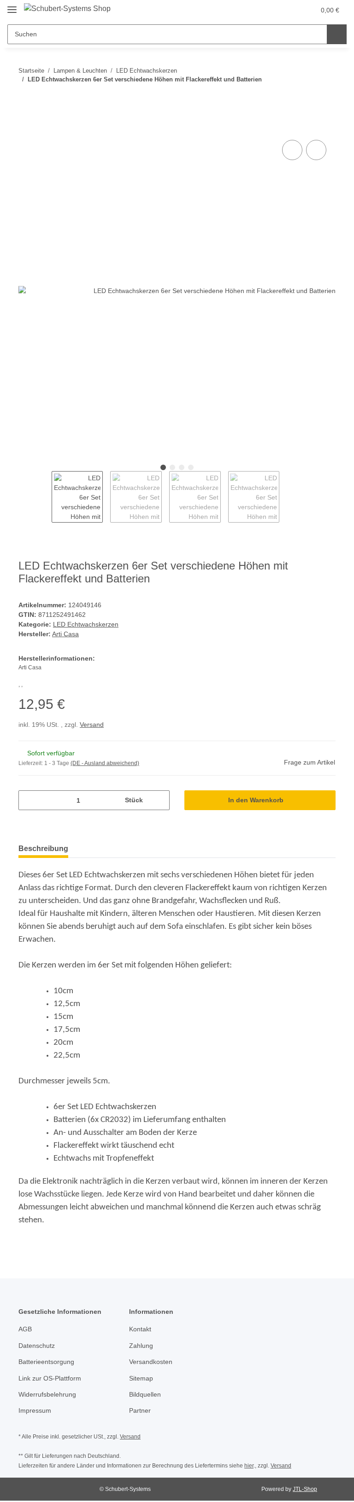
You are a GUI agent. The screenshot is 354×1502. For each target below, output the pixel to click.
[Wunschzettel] (290, 10)
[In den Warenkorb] (25, 127)
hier (249, 1465)
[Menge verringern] (29, 800)
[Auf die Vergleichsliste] (292, 150)
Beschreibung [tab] (43, 848)
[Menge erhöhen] (159, 800)
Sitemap (141, 1378)
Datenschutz (36, 1345)
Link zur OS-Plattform (49, 1378)
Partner (140, 1410)
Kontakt (140, 1329)
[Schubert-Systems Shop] (67, 8)
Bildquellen (145, 1394)
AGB (25, 1329)
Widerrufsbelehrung (47, 1394)
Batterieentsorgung (46, 1361)
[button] (271, 10)
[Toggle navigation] (12, 6)
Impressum (34, 1410)
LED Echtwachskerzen (85, 624)
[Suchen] (337, 34)
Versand (92, 724)
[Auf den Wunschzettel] (316, 150)
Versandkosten (150, 1361)
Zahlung (141, 1345)
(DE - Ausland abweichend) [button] (105, 763)
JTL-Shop (305, 1489)
